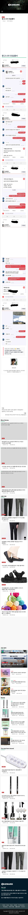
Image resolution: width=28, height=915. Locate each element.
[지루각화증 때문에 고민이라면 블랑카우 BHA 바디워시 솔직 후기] (5, 732)
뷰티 (11, 701)
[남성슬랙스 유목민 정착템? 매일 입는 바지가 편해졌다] (14, 531)
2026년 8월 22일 (12, 567)
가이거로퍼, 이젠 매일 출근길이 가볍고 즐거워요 (13, 565)
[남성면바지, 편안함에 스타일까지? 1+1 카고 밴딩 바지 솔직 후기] (14, 507)
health (3, 662)
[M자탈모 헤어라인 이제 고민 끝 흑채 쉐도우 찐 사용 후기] (5, 741)
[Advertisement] (14, 38)
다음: (15, 413)
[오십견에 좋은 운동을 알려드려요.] (5, 682)
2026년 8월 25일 (21, 706)
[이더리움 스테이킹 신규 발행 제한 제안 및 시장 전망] (14, 456)
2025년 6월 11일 (18, 674)
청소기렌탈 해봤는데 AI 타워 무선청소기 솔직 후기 (13, 821)
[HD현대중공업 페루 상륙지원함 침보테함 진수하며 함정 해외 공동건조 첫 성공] (14, 479)
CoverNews (16, 912)
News (11, 905)
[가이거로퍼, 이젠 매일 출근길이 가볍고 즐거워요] (14, 555)
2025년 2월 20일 (18, 683)
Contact (23, 906)
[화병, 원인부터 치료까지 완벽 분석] (5, 673)
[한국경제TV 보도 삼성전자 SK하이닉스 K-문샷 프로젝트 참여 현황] (14, 431)
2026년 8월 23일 (12, 544)
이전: (12, 409)
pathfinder (13, 693)
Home (3, 905)
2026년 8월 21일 (12, 444)
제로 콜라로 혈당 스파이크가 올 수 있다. (12, 664)
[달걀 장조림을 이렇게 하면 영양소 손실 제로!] (5, 691)
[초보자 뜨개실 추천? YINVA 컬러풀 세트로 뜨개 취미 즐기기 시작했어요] (14, 601)
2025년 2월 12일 (19, 693)
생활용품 (3, 766)
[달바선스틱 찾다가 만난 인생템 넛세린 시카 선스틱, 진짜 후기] (5, 722)
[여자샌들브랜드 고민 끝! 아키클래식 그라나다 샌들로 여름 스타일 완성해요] (14, 577)
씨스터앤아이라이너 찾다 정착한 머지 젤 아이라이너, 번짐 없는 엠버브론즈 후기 (18, 704)
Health (15, 905)
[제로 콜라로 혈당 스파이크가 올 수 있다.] (14, 659)
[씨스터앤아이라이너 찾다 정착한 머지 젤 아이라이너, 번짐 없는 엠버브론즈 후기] (5, 704)
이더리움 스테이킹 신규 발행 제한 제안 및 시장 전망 (14, 466)
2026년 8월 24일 (12, 520)
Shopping (5, 906)
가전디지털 (11, 906)
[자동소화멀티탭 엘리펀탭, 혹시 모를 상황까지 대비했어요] (14, 759)
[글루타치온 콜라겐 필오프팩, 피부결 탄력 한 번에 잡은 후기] (5, 713)
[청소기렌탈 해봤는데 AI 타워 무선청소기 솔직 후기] (14, 811)
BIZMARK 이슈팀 (5, 444)
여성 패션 (3, 514)
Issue (3, 17)
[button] (2, 11)
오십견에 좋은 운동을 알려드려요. (18, 681)
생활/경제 (17, 906)
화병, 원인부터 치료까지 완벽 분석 (18, 672)
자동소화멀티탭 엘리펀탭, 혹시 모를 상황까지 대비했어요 (13, 890)
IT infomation (21, 905)
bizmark (13, 674)
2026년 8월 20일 (12, 468)
